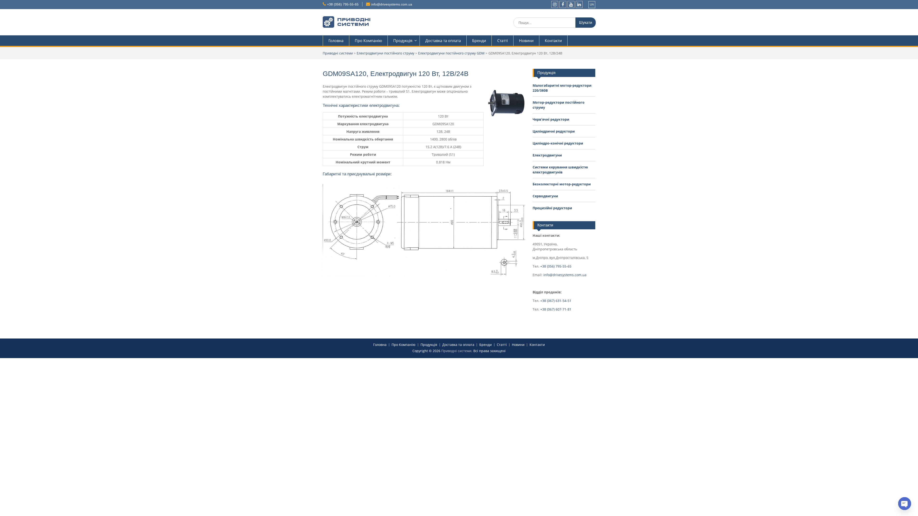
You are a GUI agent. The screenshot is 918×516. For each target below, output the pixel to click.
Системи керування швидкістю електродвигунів (560, 169)
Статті (502, 40)
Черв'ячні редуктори (551, 119)
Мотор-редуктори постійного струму (559, 105)
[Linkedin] (579, 4)
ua (592, 4)
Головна (336, 40)
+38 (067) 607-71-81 (555, 309)
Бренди (479, 40)
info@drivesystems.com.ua (391, 4)
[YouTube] (571, 4)
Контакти (553, 40)
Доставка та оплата (443, 40)
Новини (526, 40)
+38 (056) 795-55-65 (343, 4)
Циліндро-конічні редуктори (558, 143)
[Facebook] (562, 4)
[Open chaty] (904, 503)
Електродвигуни (547, 155)
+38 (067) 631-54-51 (555, 300)
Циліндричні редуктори (554, 131)
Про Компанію (368, 40)
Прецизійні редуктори (552, 208)
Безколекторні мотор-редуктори (562, 184)
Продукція (402, 40)
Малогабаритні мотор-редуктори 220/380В (562, 88)
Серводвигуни (545, 196)
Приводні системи (456, 351)
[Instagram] (554, 4)
